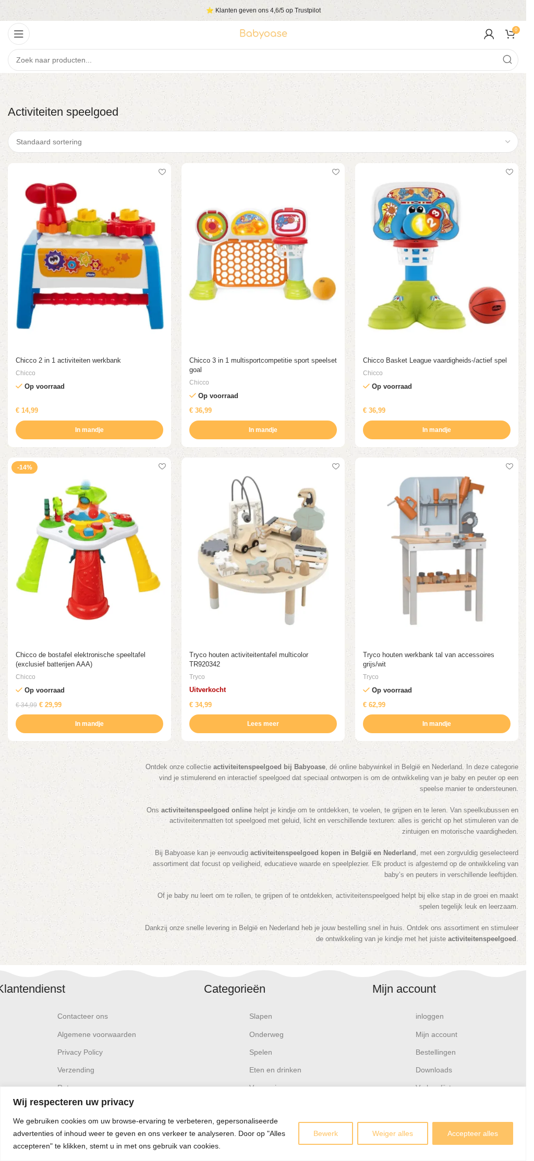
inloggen (430, 1016)
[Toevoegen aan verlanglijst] (162, 172)
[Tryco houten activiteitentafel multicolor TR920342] (263, 551)
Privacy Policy (80, 1052)
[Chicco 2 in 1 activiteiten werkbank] (89, 256)
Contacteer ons (82, 1016)
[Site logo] (263, 33)
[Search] (507, 60)
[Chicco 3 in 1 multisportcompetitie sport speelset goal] (263, 256)
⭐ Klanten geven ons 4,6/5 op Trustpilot (263, 10)
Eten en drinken (275, 1070)
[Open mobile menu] (19, 33)
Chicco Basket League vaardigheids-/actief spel (435, 360)
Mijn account (436, 1034)
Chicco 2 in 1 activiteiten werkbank (68, 360)
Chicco (25, 373)
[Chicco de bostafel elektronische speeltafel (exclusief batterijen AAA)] (89, 551)
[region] (263, 1123)
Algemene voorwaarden (96, 1034)
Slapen (260, 1016)
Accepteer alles (472, 1133)
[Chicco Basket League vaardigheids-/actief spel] (436, 256)
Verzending (75, 1070)
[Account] (489, 33)
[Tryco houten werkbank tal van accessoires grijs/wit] (436, 551)
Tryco (197, 677)
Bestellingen (436, 1052)
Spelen (260, 1052)
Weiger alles (392, 1133)
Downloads (434, 1070)
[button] (89, 430)
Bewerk (325, 1133)
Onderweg (266, 1034)
